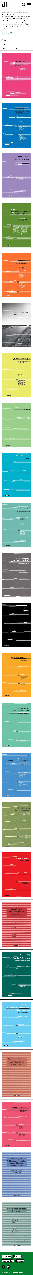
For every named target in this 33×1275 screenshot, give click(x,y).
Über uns (7, 1256)
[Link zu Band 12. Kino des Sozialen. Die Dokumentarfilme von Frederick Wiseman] (16, 675)
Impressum (6, 1272)
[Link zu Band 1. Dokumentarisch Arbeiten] (16, 1224)
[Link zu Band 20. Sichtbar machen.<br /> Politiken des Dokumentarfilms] (16, 275)
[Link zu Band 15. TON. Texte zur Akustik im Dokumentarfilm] (16, 525)
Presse (17, 1256)
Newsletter (8, 1261)
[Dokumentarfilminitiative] (5, 4)
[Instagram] (8, 1267)
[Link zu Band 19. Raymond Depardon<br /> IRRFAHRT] (16, 325)
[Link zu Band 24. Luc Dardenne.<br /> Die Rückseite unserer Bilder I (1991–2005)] (16, 75)
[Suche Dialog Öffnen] (23, 4)
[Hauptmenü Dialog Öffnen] (29, 4)
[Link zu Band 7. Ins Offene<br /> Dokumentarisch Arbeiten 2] (16, 924)
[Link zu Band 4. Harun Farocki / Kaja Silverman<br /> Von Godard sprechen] (16, 1074)
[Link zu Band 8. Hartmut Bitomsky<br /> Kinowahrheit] (16, 874)
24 (4, 44)
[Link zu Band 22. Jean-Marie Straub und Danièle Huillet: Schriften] (16, 175)
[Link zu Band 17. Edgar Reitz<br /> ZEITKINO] (16, 425)
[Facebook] (3, 1267)
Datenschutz (18, 1272)
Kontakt (20, 1261)
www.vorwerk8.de (8, 33)
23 (4, 48)
